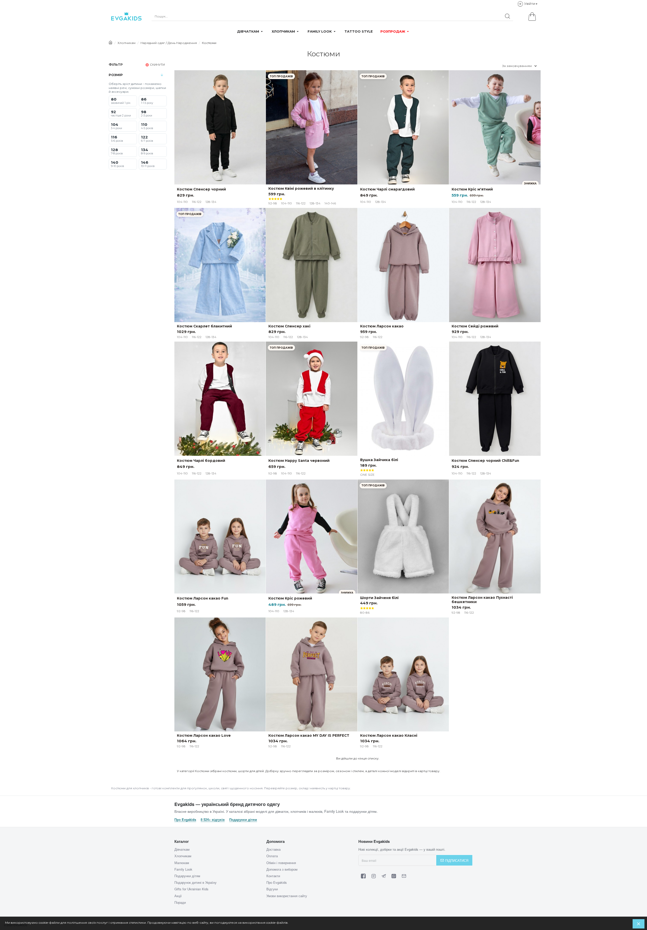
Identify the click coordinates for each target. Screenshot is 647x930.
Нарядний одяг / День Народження (169, 43)
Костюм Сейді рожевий (475, 326)
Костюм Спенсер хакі (289, 326)
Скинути (157, 64)
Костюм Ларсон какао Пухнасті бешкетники (482, 599)
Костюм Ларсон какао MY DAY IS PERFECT (308, 735)
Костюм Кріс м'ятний (472, 189)
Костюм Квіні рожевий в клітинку (301, 188)
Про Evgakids (185, 819)
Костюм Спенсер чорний (201, 189)
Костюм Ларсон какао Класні (388, 735)
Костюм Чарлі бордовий (201, 461)
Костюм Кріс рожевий (290, 598)
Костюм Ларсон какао (382, 326)
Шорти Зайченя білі (379, 598)
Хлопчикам (126, 43)
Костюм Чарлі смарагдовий (387, 189)
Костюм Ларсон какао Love (204, 735)
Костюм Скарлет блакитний (204, 326)
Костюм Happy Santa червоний (299, 461)
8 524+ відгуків (213, 819)
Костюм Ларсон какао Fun (202, 598)
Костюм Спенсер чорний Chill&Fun (485, 461)
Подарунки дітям (243, 819)
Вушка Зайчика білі (379, 460)
